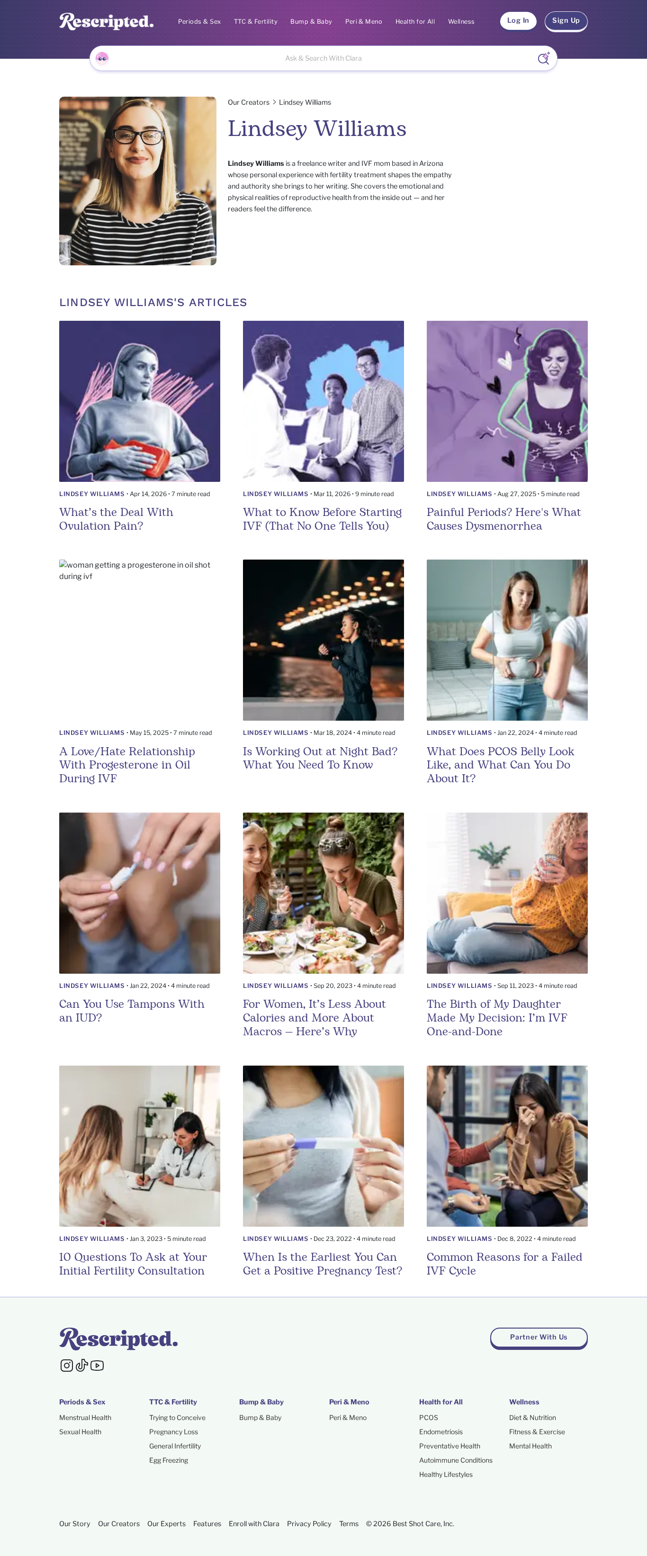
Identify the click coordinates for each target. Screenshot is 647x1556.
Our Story (74, 1524)
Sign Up (566, 20)
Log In (518, 20)
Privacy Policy (309, 1524)
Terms (349, 1524)
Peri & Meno (363, 21)
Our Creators (249, 102)
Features (207, 1524)
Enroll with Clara (254, 1524)
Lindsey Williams (92, 494)
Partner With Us (539, 1337)
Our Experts (166, 1524)
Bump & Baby (311, 21)
